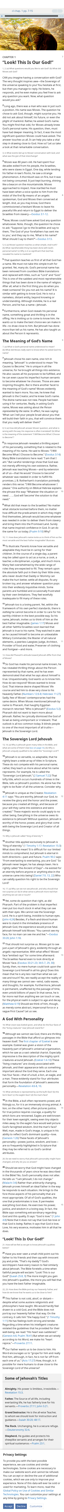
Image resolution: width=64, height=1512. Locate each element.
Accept (8, 1506)
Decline (21, 1506)
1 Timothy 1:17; (33, 845)
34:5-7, (42, 963)
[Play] (2, 16)
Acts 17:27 (28, 1360)
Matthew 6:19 (11, 1004)
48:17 (36, 1420)
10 (39, 1086)
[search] (60, 4)
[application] (32, 16)
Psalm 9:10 (36, 531)
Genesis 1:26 (10, 1138)
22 (52, 875)
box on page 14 (37, 747)
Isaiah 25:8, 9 (17, 1276)
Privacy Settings (37, 1498)
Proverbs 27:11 (23, 1343)
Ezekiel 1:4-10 (43, 1060)
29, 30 (50, 963)
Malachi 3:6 (9, 1182)
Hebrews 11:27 (51, 694)
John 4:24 (8, 919)
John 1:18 (15, 938)
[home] (5, 4)
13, (48, 875)
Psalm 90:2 (49, 857)
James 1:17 (38, 623)
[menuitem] (5, 4)
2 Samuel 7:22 (42, 775)
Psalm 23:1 (38, 1443)
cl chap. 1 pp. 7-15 (22, 11)
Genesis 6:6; (10, 1335)
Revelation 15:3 (51, 845)
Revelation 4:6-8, (28, 1086)
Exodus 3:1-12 (40, 214)
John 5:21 (42, 1406)
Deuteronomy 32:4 (18, 1429)
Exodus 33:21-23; (28, 963)
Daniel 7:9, (40, 875)
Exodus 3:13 (45, 239)
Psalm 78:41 (24, 1335)
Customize (36, 1506)
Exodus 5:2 (53, 709)
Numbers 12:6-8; (32, 694)
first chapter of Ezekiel (37, 1041)
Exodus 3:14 (53, 454)
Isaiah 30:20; (26, 1420)
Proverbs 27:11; (27, 1406)
